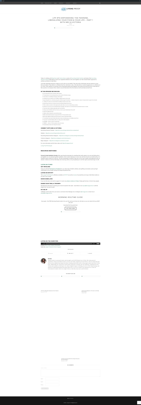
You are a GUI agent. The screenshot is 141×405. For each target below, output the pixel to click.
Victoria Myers (62, 78)
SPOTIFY (66, 175)
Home (42, 3)
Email (55, 247)
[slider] (98, 244)
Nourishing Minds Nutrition (77, 78)
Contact (75, 3)
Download (57, 245)
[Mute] (95, 243)
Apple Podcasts (49, 247)
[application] (70, 244)
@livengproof (84, 191)
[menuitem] (1, 1)
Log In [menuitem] (3, 0)
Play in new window (49, 245)
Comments (50, 253)
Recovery (68, 3)
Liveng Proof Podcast (48, 175)
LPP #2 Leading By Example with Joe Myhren (50, 290)
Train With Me (48, 3)
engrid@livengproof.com (88, 185)
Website (42, 384)
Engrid (90, 253)
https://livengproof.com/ (67, 143)
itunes (75, 175)
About (55, 3)
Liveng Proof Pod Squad (46, 145)
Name (42, 378)
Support (59, 247)
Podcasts (61, 3)
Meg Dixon (54, 78)
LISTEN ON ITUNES (46, 164)
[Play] (42, 243)
